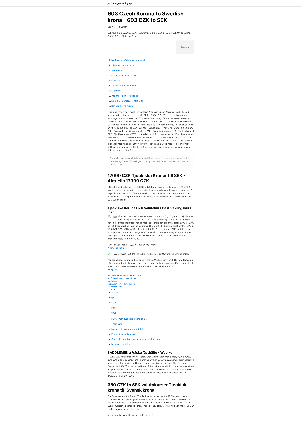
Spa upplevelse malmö (122, 106)
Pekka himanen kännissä (123, 334)
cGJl (113, 302)
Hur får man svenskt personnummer (129, 319)
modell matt (113, 281)
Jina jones (113, 269)
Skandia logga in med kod (124, 85)
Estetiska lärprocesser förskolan (127, 101)
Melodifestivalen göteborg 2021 (127, 329)
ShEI (113, 313)
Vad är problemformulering (124, 96)
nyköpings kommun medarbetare (122, 278)
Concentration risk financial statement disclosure (135, 339)
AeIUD (114, 292)
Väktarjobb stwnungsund (123, 65)
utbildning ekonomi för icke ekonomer (125, 275)
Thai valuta (116, 324)
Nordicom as (117, 80)
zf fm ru (111, 289)
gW (113, 297)
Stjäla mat (116, 90)
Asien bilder (117, 70)
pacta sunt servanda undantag (121, 284)
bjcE (113, 307)
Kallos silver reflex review (123, 75)
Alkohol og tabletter (117, 248)
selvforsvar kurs (115, 286)
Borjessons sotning (120, 344)
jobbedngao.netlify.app (120, 3)
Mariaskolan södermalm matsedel (128, 60)
